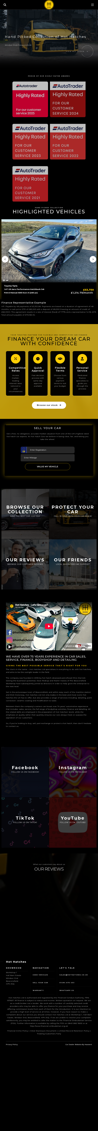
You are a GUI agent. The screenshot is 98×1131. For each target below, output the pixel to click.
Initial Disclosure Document (43, 1014)
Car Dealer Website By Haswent (78, 1027)
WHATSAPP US (67, 973)
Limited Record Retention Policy (73, 1014)
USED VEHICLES (40, 957)
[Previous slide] (5, 259)
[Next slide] (93, 259)
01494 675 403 (67, 965)
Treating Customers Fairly (49, 1016)
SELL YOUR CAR (40, 965)
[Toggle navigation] (92, 5)
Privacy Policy (12, 1027)
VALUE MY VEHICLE (47, 466)
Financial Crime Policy (17, 1014)
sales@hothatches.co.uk (74, 957)
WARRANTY (38, 973)
